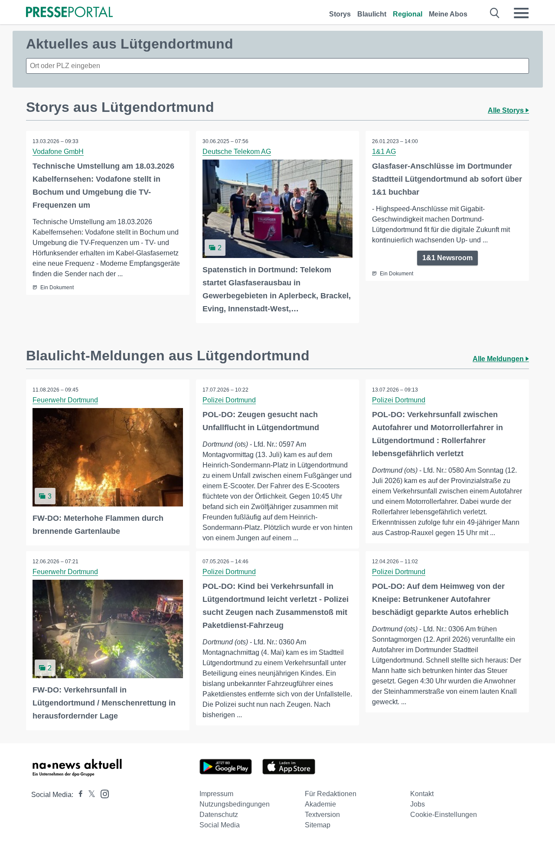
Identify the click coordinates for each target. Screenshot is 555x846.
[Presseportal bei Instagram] (102, 793)
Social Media (219, 825)
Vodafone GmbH (58, 151)
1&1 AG (384, 151)
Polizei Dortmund (229, 400)
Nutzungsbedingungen (234, 804)
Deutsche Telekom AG (236, 151)
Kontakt (422, 793)
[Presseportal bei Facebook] (78, 794)
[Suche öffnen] (495, 13)
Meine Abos (448, 14)
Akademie (320, 804)
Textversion (322, 814)
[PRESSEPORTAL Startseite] (69, 12)
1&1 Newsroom (447, 257)
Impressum (216, 793)
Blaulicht (371, 14)
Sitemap (317, 825)
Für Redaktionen (330, 793)
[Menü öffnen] (521, 13)
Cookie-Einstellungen (443, 814)
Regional (407, 14)
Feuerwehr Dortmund (65, 400)
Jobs (417, 804)
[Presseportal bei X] (89, 794)
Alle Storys (507, 110)
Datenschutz (218, 814)
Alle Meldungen (499, 359)
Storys (340, 14)
